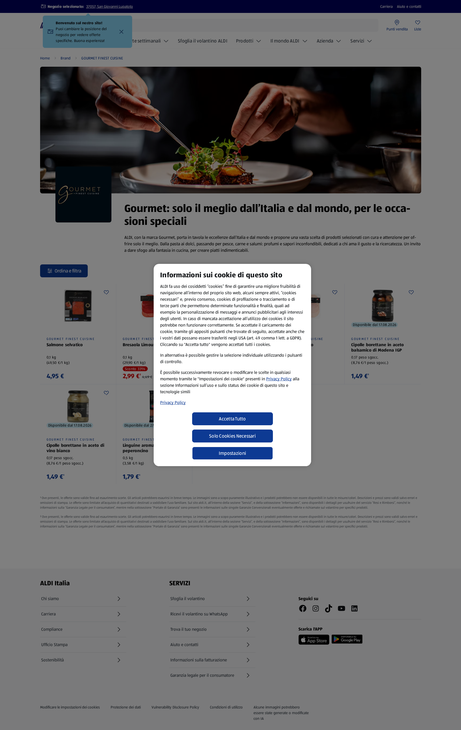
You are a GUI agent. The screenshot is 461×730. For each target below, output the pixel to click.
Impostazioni (232, 453)
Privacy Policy (279, 379)
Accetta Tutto (232, 418)
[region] (232, 365)
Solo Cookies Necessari (232, 436)
